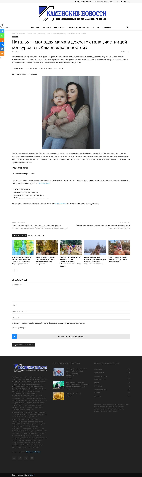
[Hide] (1, 58)
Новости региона (100, 389)
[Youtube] (128, 1)
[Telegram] (2, 31)
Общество (98, 386)
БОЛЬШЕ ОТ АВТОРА (36, 236)
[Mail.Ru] (2, 49)
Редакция (58, 27)
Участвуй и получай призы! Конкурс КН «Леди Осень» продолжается (117, 259)
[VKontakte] (125, 1)
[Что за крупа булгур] (58, 396)
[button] (127, 27)
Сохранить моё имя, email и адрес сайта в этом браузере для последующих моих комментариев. (49, 323)
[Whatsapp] (2, 35)
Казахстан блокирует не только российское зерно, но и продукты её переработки (77, 384)
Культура (97, 396)
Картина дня (99, 373)
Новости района (100, 376)
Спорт (96, 383)
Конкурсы (15, 36)
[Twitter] (121, 1)
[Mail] (117, 1)
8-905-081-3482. (45, 183)
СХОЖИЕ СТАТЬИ (19, 236)
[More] (2, 53)
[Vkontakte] (2, 44)
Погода (97, 393)
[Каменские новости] (71, 14)
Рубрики (45, 27)
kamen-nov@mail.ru (33, 452)
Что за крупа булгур (73, 393)
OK (98, 27)
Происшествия (99, 379)
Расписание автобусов (78, 27)
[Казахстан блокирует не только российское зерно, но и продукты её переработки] (58, 385)
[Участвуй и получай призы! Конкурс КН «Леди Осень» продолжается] (119, 247)
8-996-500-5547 (60, 204)
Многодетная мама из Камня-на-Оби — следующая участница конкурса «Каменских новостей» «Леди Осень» (70, 261)
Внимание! (98, 369)
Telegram (106, 27)
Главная (35, 27)
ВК (93, 27)
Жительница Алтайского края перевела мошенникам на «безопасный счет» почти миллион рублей (103, 227)
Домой (14, 33)
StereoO (32, 475)
